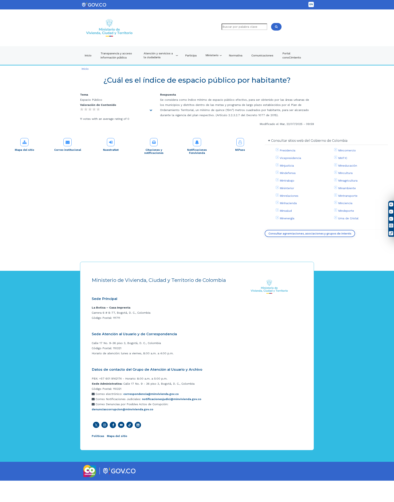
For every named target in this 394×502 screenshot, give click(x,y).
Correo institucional (67, 149)
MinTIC (342, 158)
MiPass (240, 149)
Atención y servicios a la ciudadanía (158, 55)
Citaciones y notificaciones (154, 151)
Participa (191, 55)
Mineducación (347, 165)
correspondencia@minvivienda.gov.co (151, 394)
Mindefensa (288, 173)
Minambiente (347, 188)
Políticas (98, 436)
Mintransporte (347, 195)
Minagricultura (347, 180)
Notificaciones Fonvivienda (197, 151)
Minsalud (286, 210)
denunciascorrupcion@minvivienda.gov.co (122, 409)
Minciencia (345, 203)
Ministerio (212, 55)
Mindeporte (346, 210)
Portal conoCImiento (291, 55)
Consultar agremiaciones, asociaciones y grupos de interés (309, 233)
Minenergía (287, 218)
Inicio (88, 55)
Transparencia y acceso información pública (116, 55)
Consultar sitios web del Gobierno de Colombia (309, 141)
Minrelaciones (289, 195)
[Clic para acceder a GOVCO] (119, 470)
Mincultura (345, 173)
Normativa (235, 55)
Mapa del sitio (24, 149)
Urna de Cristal (348, 218)
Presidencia (287, 150)
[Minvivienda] (269, 286)
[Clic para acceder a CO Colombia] (89, 471)
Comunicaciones (262, 55)
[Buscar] (276, 27)
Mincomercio (347, 150)
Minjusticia (287, 165)
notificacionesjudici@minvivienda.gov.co (171, 399)
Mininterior (287, 188)
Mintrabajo (287, 180)
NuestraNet (111, 149)
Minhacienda (288, 203)
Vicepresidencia (290, 158)
